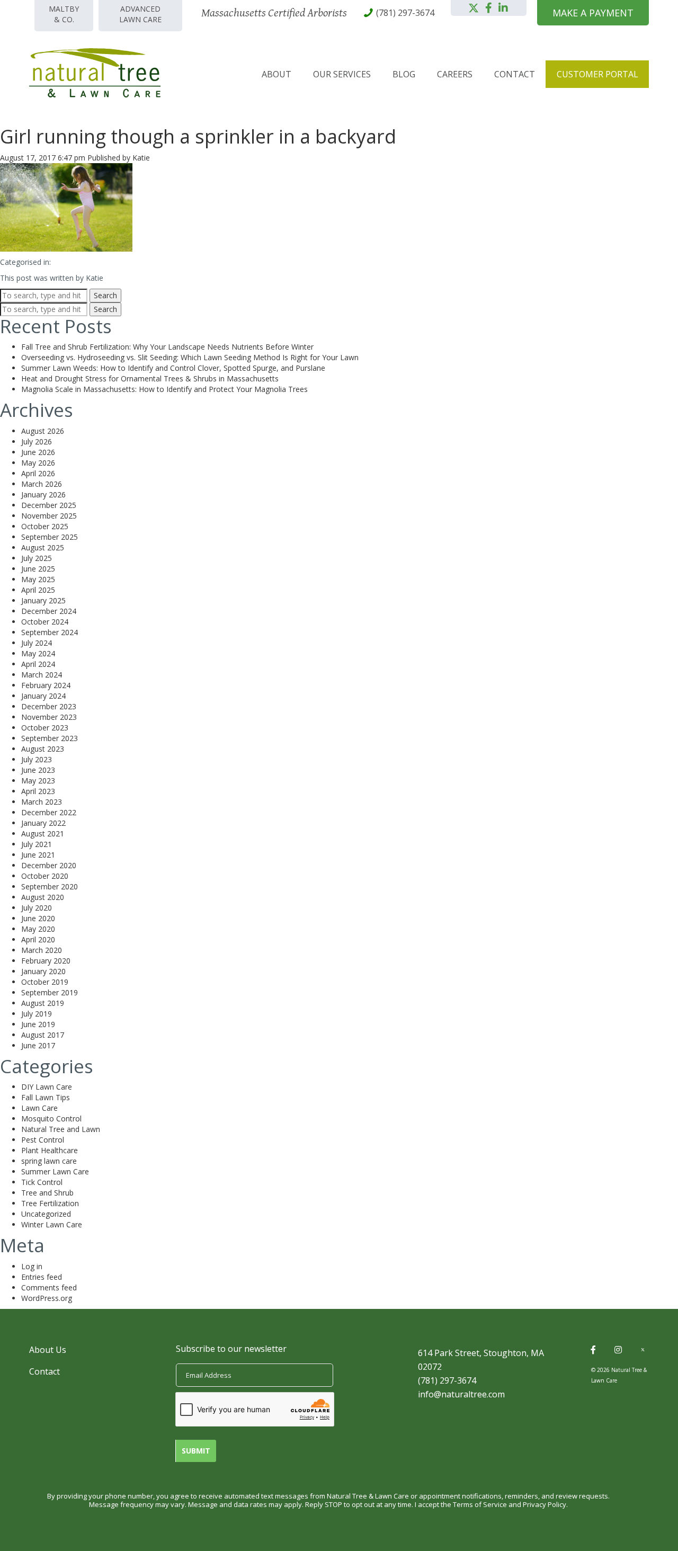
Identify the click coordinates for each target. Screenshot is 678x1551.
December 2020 (48, 865)
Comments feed (49, 1287)
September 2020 (49, 886)
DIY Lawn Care (46, 1087)
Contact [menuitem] (514, 74)
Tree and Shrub (47, 1193)
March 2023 (41, 802)
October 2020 (44, 876)
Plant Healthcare (49, 1150)
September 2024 (49, 632)
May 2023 (38, 781)
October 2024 (44, 622)
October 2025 (44, 526)
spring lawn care (49, 1161)
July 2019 (36, 1014)
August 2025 (42, 547)
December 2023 (48, 706)
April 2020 (38, 939)
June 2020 (38, 918)
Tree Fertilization (50, 1203)
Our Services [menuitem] (342, 74)
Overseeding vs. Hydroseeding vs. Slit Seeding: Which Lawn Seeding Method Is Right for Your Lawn (190, 357)
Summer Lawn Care (55, 1171)
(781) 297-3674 (447, 1380)
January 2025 (43, 600)
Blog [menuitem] (403, 74)
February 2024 (45, 685)
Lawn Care (39, 1108)
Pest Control (42, 1140)
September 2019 (49, 992)
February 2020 (45, 961)
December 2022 (48, 812)
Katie (141, 158)
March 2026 (41, 484)
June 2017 (38, 1045)
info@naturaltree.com (461, 1394)
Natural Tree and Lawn (60, 1129)
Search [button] (105, 295)
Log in (31, 1266)
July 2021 (36, 844)
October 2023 (44, 728)
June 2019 (38, 1024)
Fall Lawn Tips (45, 1097)
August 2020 (42, 897)
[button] (473, 8)
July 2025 (36, 558)
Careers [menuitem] (454, 74)
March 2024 (41, 675)
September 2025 (49, 537)
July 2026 (36, 441)
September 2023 (49, 738)
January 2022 (43, 823)
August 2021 (42, 833)
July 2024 (36, 643)
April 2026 (38, 473)
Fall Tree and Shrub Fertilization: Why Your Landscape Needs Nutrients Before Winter (167, 347)
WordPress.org (46, 1298)
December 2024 (48, 611)
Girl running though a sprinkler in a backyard (198, 136)
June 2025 (38, 569)
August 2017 (42, 1035)
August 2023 (42, 749)
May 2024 (38, 653)
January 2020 (43, 971)
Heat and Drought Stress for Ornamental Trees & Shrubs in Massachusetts (150, 378)
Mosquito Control (51, 1118)
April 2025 (38, 590)
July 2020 (36, 908)
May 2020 (38, 929)
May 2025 (38, 579)
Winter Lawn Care (51, 1224)
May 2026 (38, 463)
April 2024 (38, 664)
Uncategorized (46, 1214)
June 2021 (38, 855)
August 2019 (42, 1003)
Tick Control (42, 1182)
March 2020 (41, 950)
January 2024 (43, 696)
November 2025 (49, 516)
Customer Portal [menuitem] (597, 74)
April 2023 (38, 791)
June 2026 (38, 452)
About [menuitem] (276, 74)
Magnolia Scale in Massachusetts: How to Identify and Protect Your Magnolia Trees (164, 389)
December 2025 (48, 505)
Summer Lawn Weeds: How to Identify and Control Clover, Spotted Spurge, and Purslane (173, 368)
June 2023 (38, 770)
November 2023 (49, 717)
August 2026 (42, 431)
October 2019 (44, 982)
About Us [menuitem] (47, 1350)
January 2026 (43, 494)
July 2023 (36, 759)
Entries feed (41, 1277)
